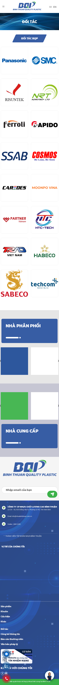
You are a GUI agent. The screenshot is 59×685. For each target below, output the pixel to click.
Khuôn (4, 611)
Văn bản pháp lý (9, 644)
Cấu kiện (5, 616)
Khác (3, 621)
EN (54, 7)
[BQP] (26, 6)
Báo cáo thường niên (12, 639)
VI (50, 7)
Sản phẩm (6, 606)
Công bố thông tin (10, 634)
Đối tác (4, 629)
